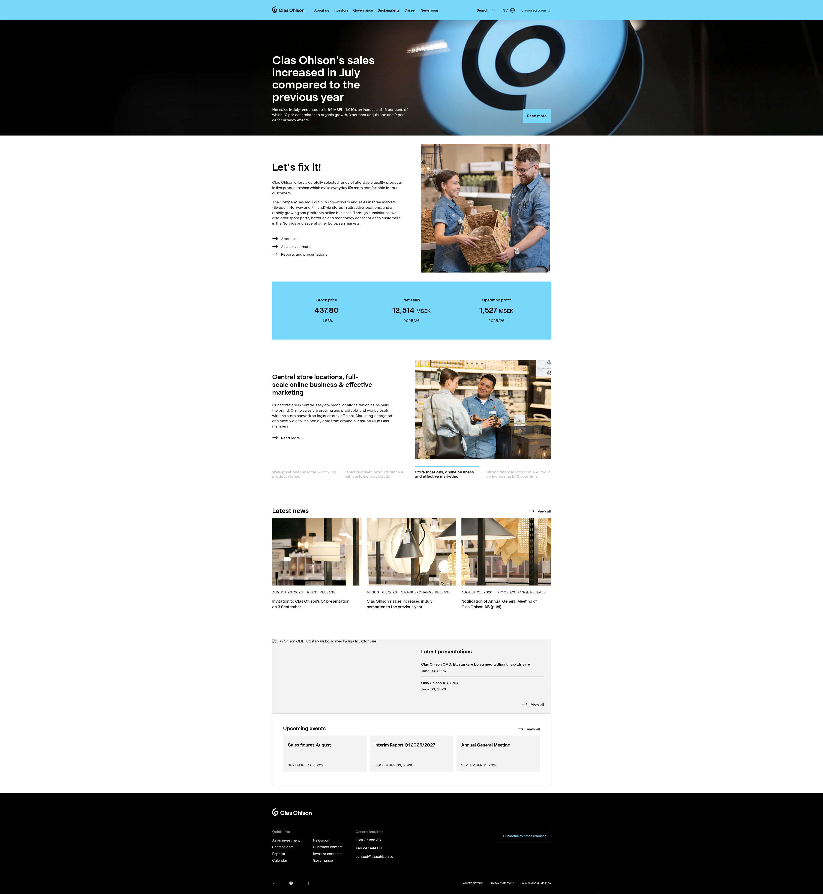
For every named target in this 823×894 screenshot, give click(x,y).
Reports (278, 854)
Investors (341, 10)
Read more (537, 115)
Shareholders (282, 847)
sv (505, 10)
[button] (317, 563)
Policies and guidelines (535, 883)
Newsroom (429, 10)
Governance (363, 10)
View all (544, 511)
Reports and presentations (304, 254)
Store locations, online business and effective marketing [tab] (444, 474)
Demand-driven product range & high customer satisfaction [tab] (374, 474)
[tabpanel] (411, 409)
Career (410, 10)
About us (321, 10)
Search (482, 10)
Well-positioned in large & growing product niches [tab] (304, 474)
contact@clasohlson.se (374, 857)
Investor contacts (327, 854)
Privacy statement (502, 883)
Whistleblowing (473, 883)
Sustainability (389, 10)
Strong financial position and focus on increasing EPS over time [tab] (518, 474)
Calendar (279, 860)
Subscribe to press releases (524, 836)
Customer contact (328, 847)
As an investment (296, 246)
